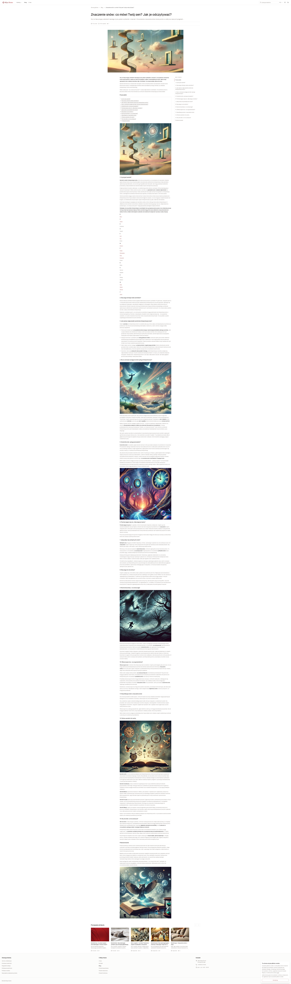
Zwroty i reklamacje (7, 961)
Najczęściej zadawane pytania (9, 973)
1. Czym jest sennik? (180, 82)
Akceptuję (275, 980)
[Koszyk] (288, 2)
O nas (29, 2)
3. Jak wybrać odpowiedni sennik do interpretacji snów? (184, 88)
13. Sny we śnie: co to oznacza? (183, 117)
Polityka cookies (6, 970)
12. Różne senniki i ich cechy (182, 115)
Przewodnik (178, 80)
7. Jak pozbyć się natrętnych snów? (184, 101)
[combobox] (281, 2)
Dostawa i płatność (7, 963)
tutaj (278, 972)
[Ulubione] (285, 2)
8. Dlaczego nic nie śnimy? (181, 104)
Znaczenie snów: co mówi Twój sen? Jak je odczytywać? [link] (120, 7)
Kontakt (101, 963)
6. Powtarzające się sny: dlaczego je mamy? (186, 99)
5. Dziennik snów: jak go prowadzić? (184, 96)
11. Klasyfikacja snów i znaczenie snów (184, 112)
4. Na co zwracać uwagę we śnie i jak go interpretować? (185, 92)
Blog (25, 2)
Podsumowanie (179, 120)
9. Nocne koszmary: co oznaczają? (184, 107)
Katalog (18, 2)
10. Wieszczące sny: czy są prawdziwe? (185, 109)
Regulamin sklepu (6, 965)
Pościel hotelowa (103, 973)
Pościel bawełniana (103, 968)
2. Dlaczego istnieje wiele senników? (184, 85)
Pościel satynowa (103, 970)
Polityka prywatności (7, 968)
